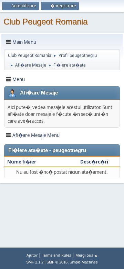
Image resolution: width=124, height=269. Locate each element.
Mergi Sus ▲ (86, 255)
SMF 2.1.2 (34, 262)
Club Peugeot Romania (45, 21)
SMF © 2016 (57, 262)
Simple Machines (84, 262)
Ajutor (32, 255)
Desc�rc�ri (94, 162)
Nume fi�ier (22, 162)
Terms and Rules (56, 255)
